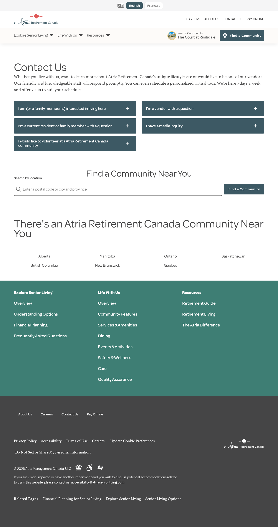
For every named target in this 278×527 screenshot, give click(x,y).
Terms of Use (77, 441)
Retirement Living (198, 314)
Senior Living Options (163, 499)
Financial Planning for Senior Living (72, 499)
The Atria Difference (201, 325)
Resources (95, 35)
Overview (23, 303)
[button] (75, 108)
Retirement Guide (199, 303)
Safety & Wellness (114, 357)
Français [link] (153, 5)
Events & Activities (115, 347)
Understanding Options (36, 314)
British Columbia (44, 265)
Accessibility (51, 441)
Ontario (170, 256)
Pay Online (255, 19)
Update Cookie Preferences (132, 441)
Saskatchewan (233, 256)
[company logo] (36, 19)
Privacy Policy (25, 441)
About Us (211, 19)
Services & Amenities (117, 325)
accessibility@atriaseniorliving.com (97, 482)
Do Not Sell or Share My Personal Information (53, 452)
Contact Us (232, 19)
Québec (170, 265)
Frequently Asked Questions (40, 336)
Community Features (117, 314)
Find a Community (244, 189)
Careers (193, 19)
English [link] (134, 5)
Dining (104, 336)
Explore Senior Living (31, 35)
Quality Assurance (115, 379)
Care (102, 368)
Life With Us (67, 35)
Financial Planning (31, 325)
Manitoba (107, 256)
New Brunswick (107, 265)
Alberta (44, 256)
